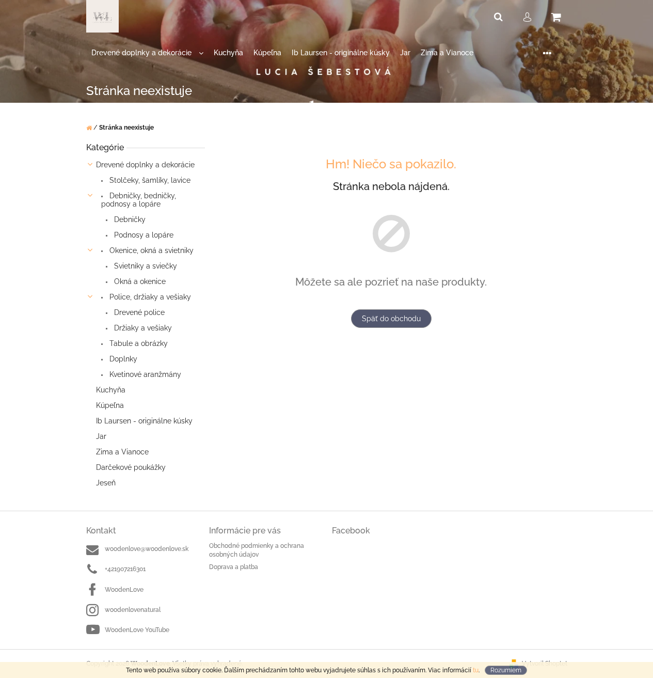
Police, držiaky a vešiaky (149, 297)
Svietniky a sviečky (144, 266)
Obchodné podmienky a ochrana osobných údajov (256, 550)
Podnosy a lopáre (142, 235)
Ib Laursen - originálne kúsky (144, 421)
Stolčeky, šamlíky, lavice (148, 180)
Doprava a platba (233, 567)
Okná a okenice (139, 281)
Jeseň (106, 483)
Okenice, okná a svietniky (150, 250)
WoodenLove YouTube (137, 630)
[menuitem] (147, 53)
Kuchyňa (110, 390)
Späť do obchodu (391, 318)
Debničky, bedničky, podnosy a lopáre (138, 200)
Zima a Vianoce (122, 452)
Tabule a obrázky (137, 343)
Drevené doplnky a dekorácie (145, 165)
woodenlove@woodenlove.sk (146, 549)
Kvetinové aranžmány (144, 374)
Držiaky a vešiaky (142, 328)
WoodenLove (124, 589)
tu (476, 670)
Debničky (129, 219)
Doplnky (122, 359)
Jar (101, 436)
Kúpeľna (110, 405)
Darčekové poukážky (131, 467)
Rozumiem (505, 670)
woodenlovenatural (133, 609)
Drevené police (138, 312)
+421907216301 (125, 569)
